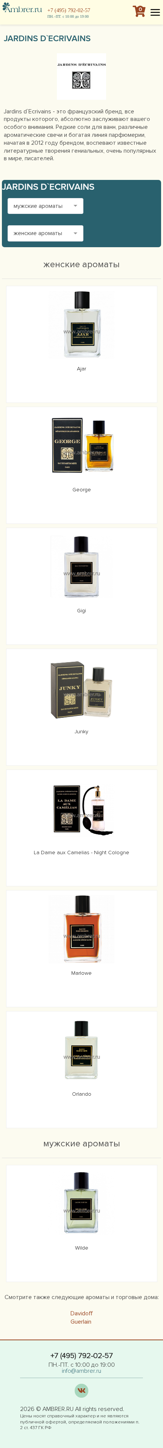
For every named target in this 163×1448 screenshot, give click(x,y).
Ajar (81, 368)
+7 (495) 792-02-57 (68, 10)
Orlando (81, 1094)
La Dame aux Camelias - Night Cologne (81, 852)
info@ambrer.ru (81, 1371)
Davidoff (82, 1313)
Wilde (81, 1248)
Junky (81, 731)
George (81, 489)
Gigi (81, 610)
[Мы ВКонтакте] (81, 1390)
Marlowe (81, 973)
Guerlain (81, 1322)
